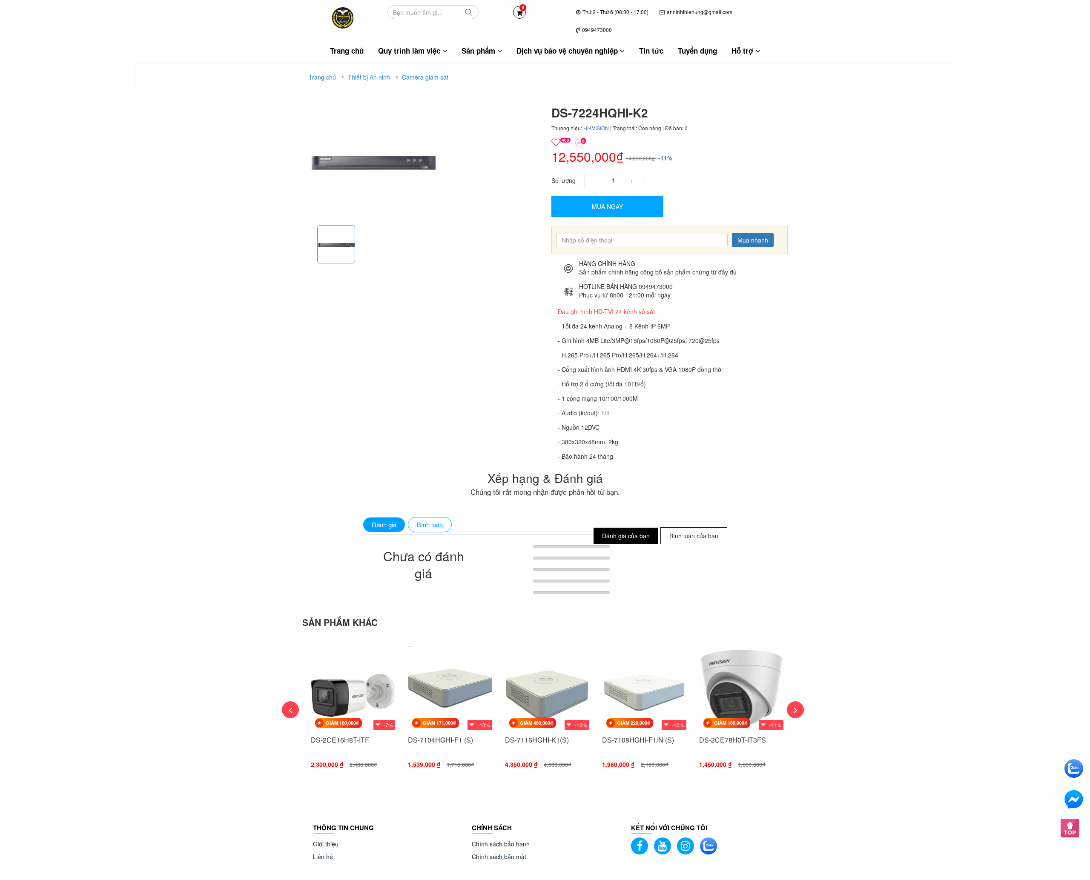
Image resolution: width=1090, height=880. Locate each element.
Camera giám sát (425, 77)
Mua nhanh (752, 240)
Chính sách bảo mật (499, 856)
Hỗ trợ (743, 51)
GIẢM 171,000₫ (439, 723)
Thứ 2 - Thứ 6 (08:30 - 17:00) (615, 11)
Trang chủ (347, 51)
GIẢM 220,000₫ (633, 723)
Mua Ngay (607, 206)
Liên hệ (323, 856)
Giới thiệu (325, 844)
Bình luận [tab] (430, 524)
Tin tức (651, 51)
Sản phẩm (479, 51)
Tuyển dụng (697, 51)
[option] (336, 244)
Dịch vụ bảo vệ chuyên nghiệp (568, 51)
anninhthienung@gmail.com (699, 11)
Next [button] (795, 709)
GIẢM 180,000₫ (342, 723)
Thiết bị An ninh (369, 77)
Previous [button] (290, 709)
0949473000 (597, 29)
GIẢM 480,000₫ (536, 723)
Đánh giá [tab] (384, 524)
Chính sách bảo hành (501, 844)
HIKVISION (596, 127)
